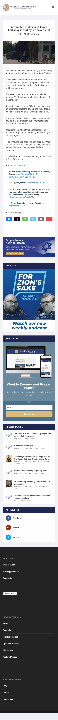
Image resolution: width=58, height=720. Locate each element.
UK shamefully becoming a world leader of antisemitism (32, 482)
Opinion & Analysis (11, 644)
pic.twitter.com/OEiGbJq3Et (21, 197)
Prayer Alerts (29, 448)
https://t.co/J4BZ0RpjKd (27, 174)
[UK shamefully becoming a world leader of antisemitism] (9, 483)
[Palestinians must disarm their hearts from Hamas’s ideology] (9, 497)
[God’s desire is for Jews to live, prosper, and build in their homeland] (9, 435)
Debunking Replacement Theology (37, 462)
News (36, 34)
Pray (5, 686)
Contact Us (7, 578)
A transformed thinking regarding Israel (30, 471)
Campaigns (8, 699)
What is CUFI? (9, 565)
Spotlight (7, 630)
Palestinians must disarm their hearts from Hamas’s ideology (32, 497)
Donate (6, 692)
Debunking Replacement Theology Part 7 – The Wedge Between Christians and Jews (32, 458)
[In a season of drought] (9, 447)
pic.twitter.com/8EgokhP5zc (22, 177)
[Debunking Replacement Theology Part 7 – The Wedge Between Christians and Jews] (9, 458)
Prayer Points (30, 439)
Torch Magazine (19, 464)
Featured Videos (10, 657)
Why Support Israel (11, 571)
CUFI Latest (8, 650)
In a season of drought (23, 446)
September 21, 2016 (34, 182)
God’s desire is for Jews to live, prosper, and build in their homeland (32, 435)
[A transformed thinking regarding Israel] (9, 472)
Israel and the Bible (11, 637)
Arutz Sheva (19, 165)
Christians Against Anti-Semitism (36, 487)
